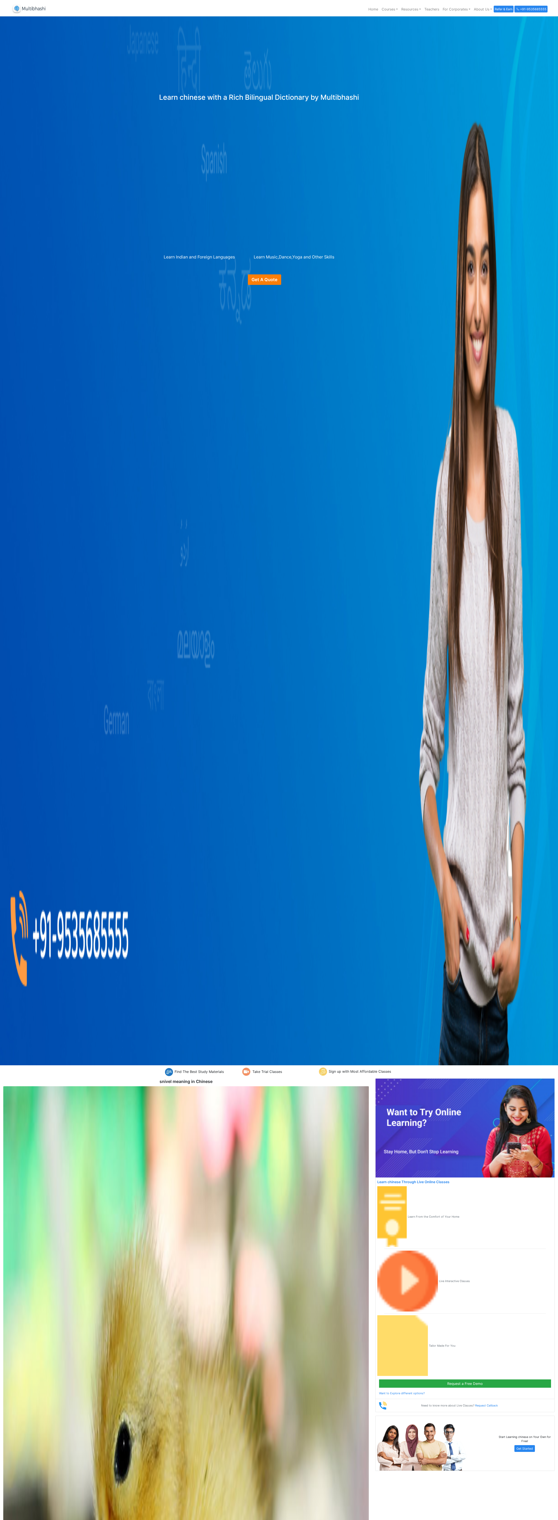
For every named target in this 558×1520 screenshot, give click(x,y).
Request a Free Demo (465, 1383)
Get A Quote (264, 279)
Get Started (524, 1448)
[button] (390, 9)
